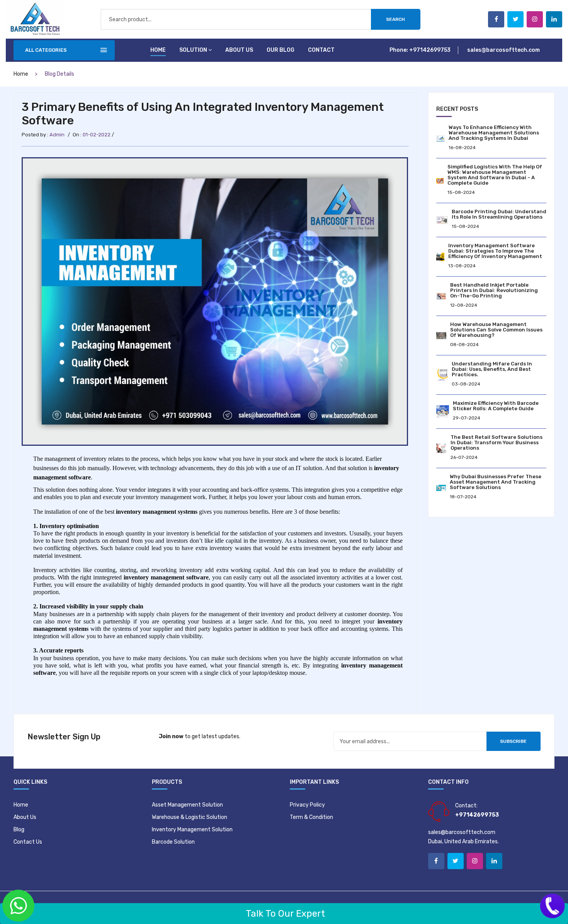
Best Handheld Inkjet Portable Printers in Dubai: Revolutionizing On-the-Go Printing (494, 290)
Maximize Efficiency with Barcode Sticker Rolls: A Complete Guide (496, 405)
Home (158, 50)
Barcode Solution (173, 842)
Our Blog (280, 50)
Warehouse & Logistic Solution (189, 817)
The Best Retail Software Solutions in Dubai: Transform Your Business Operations (496, 442)
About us (239, 50)
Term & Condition (311, 817)
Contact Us (28, 842)
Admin (57, 135)
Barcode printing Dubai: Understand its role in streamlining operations (499, 214)
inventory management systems (156, 511)
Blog (19, 829)
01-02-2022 (97, 135)
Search (395, 19)
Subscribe (513, 741)
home (21, 74)
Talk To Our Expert (284, 913)
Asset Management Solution (187, 805)
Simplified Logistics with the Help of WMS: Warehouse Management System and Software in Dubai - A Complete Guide (494, 175)
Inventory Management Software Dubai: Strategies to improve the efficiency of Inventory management (495, 251)
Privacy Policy (307, 805)
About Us (25, 817)
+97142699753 (430, 50)
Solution (193, 50)
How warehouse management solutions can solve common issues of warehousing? (496, 329)
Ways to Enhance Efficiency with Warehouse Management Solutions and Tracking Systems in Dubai (494, 132)
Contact (321, 50)
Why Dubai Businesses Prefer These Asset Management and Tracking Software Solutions (495, 482)
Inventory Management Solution (192, 829)
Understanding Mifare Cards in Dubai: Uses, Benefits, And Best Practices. (492, 369)
